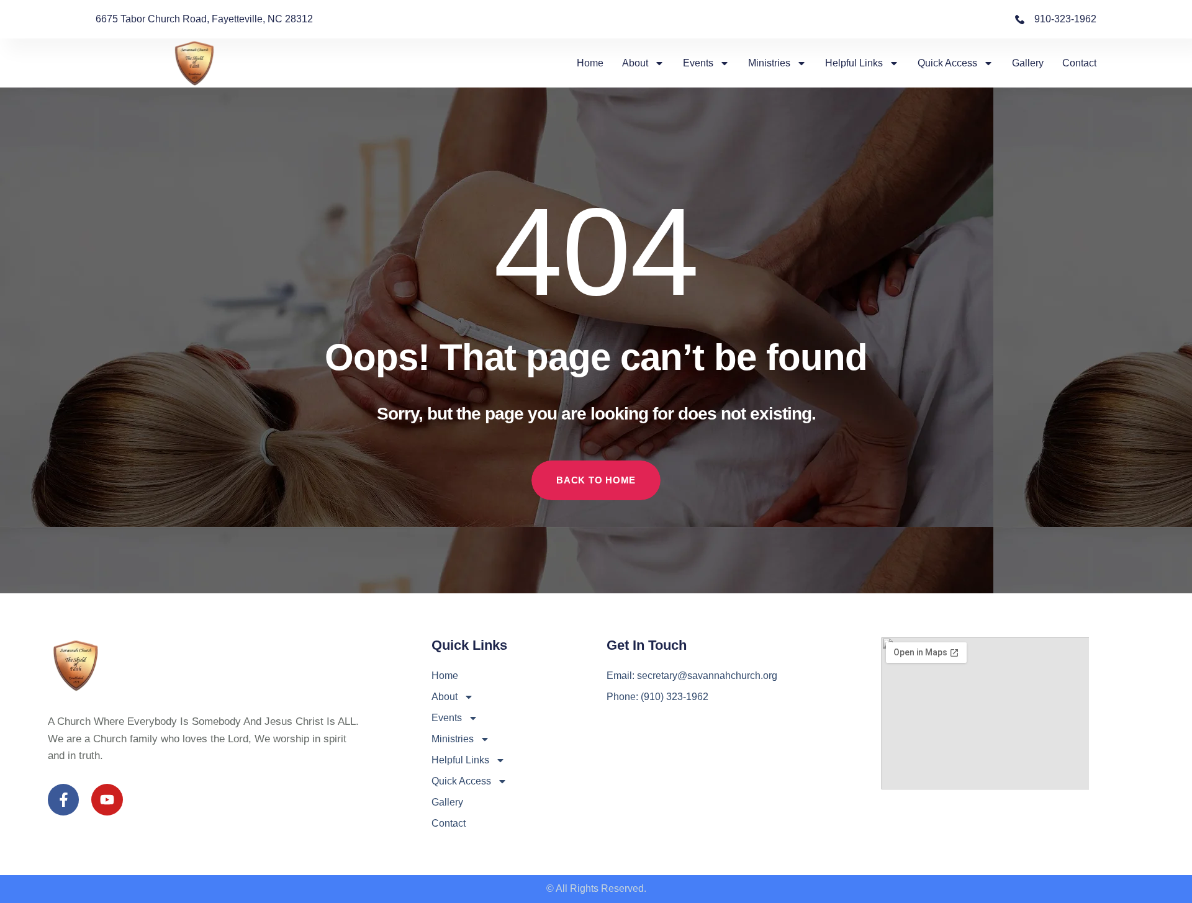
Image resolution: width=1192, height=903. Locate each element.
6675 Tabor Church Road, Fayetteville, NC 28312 (204, 19)
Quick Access (947, 63)
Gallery (1028, 63)
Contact (1079, 63)
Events (698, 63)
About (635, 63)
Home (590, 63)
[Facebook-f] (63, 799)
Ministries (769, 63)
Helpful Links (854, 63)
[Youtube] (107, 799)
